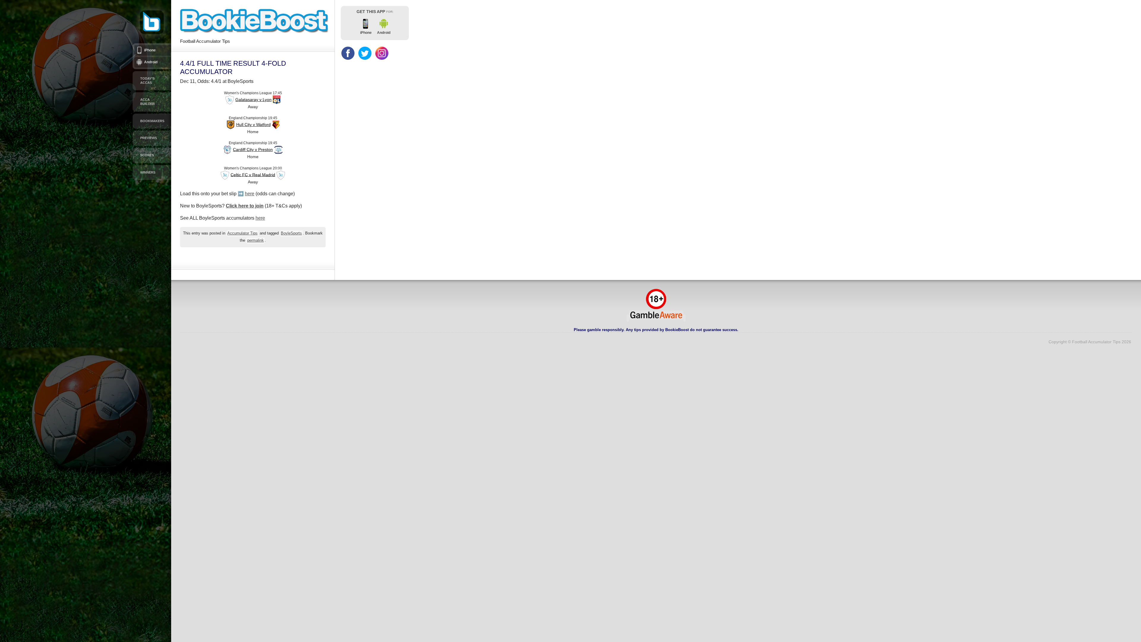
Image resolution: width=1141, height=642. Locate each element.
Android (150, 62)
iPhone (150, 50)
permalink (255, 240)
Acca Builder (147, 102)
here (249, 193)
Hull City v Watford (253, 124)
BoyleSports (291, 233)
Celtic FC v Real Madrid (253, 174)
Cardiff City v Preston (253, 149)
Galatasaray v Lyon (253, 99)
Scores (147, 155)
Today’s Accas (147, 80)
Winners (147, 172)
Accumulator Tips (242, 233)
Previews (148, 138)
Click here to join (245, 205)
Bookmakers (152, 121)
